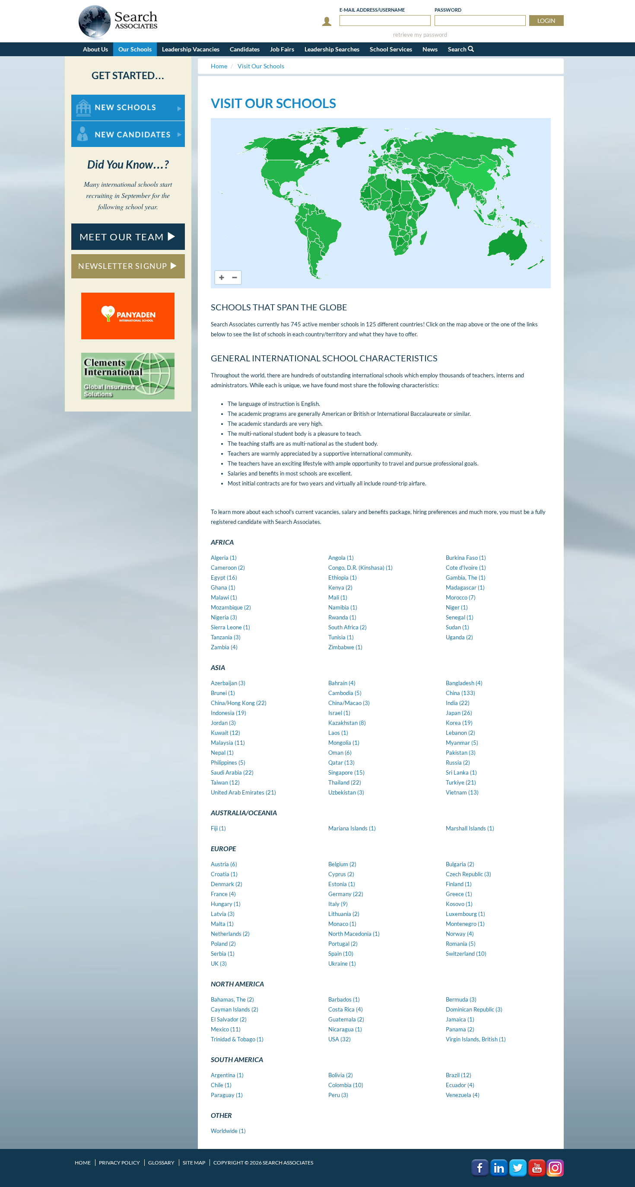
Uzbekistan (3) (346, 792)
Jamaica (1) (460, 1019)
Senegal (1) (459, 617)
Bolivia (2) (340, 1075)
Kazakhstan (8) (347, 722)
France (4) (223, 893)
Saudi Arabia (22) (232, 772)
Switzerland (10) (466, 953)
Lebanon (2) (460, 732)
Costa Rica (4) (345, 1009)
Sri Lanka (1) (461, 772)
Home (83, 1162)
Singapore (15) (346, 772)
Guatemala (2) (346, 1019)
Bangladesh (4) (464, 683)
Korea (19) (459, 722)
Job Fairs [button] (282, 49)
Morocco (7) (461, 597)
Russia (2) (458, 762)
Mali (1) (337, 597)
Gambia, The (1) (466, 577)
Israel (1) (339, 712)
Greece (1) (459, 893)
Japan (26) (459, 712)
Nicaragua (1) (345, 1029)
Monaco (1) (342, 923)
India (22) (458, 702)
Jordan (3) (223, 722)
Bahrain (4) (342, 683)
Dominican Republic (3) (474, 1009)
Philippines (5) (228, 762)
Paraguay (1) (227, 1094)
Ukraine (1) (342, 963)
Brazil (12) (458, 1075)
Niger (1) (457, 607)
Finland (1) (459, 884)
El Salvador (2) (229, 1019)
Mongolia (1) (343, 742)
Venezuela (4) (462, 1094)
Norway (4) (460, 933)
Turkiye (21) (461, 782)
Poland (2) (223, 943)
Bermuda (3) (461, 999)
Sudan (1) (457, 627)
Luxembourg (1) (465, 913)
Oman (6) (340, 752)
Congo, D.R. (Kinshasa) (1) (360, 567)
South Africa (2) (347, 627)
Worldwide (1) (228, 1130)
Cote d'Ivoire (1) (466, 567)
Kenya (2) (340, 587)
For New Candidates (98, 125)
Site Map (194, 1162)
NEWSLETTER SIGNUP (123, 266)
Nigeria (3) (224, 617)
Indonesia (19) (228, 712)
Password (448, 10)
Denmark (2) (226, 884)
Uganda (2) (459, 637)
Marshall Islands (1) (470, 828)
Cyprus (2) (341, 874)
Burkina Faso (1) (466, 557)
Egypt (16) (224, 577)
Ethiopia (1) (342, 577)
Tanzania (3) (226, 637)
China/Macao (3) (349, 702)
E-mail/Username (372, 10)
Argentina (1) (227, 1075)
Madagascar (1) (465, 587)
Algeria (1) (224, 557)
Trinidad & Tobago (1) (237, 1039)
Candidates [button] (245, 49)
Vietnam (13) (462, 792)
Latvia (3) (223, 913)
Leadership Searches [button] (332, 49)
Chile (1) (221, 1085)
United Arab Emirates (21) (243, 792)
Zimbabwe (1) (345, 647)
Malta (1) (222, 923)
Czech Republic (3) (468, 874)
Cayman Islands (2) (234, 1009)
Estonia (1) (341, 884)
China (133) (460, 692)
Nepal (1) (222, 752)
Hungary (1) (226, 903)
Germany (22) (345, 893)
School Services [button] (391, 49)
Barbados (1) (344, 999)
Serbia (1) (223, 953)
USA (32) (339, 1039)
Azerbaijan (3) (228, 683)
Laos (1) (338, 732)
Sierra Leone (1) (230, 627)
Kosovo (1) (459, 903)
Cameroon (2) (228, 567)
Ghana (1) (223, 587)
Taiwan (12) (225, 782)
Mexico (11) (226, 1029)
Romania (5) (461, 943)
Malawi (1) (224, 597)
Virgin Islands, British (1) (476, 1039)
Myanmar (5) (462, 742)
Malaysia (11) (228, 742)
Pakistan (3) (461, 752)
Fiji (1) (218, 828)
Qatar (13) (341, 762)
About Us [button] (95, 49)
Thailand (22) (344, 782)
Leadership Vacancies (190, 49)
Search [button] (458, 49)
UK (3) (219, 963)
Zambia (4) (224, 647)
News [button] (430, 49)
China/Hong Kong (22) (239, 702)
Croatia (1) (224, 874)
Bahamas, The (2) (232, 999)
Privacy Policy (119, 1162)
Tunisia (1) (341, 637)
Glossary (161, 1162)
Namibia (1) (342, 607)
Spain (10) (340, 953)
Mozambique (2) (231, 607)
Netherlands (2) (230, 933)
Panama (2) (460, 1029)
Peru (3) (338, 1094)
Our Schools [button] (135, 49)
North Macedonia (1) (354, 933)
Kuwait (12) (225, 732)
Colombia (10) (345, 1085)
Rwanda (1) (342, 617)
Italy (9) (338, 903)
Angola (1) (341, 557)
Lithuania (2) (343, 913)
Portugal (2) (343, 943)
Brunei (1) (223, 692)
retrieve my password (420, 35)
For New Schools (94, 98)
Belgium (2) (342, 864)
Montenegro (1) (465, 923)
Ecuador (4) (460, 1085)
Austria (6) (224, 864)
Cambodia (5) (345, 692)
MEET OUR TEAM (123, 237)
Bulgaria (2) (460, 864)
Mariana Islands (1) (352, 828)
